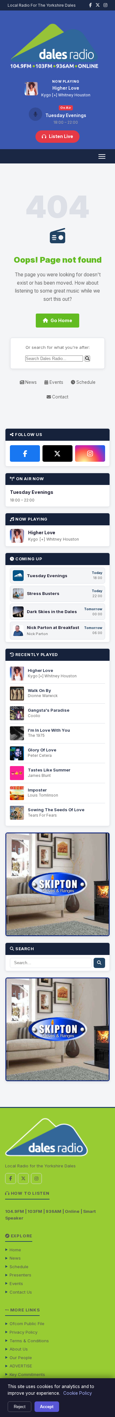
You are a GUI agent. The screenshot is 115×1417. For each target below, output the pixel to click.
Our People (21, 1357)
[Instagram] (90, 453)
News (30, 382)
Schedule (85, 382)
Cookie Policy (77, 1393)
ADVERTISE (21, 1365)
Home (15, 1249)
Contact (59, 396)
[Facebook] (25, 453)
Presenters (20, 1274)
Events (55, 382)
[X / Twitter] (57, 453)
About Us (19, 1348)
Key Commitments (27, 1374)
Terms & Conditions (29, 1340)
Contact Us (21, 1292)
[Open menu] (102, 156)
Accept (46, 1406)
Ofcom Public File (27, 1323)
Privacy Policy (23, 1332)
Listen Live (61, 136)
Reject (20, 1406)
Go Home (61, 320)
